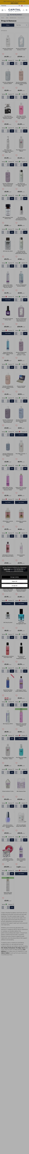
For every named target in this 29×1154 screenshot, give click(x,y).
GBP (19, 5)
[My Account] (23, 10)
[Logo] (14, 10)
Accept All (14, 585)
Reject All (14, 581)
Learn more (7, 569)
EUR (25, 5)
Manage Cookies (14, 577)
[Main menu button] (2, 10)
